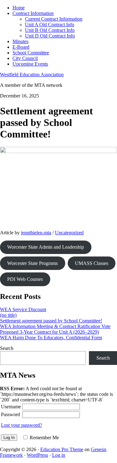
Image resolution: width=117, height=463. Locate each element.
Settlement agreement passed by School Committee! (51, 320)
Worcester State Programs (32, 263)
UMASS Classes (91, 263)
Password (10, 414)
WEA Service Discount (23, 309)
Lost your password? (21, 425)
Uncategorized (69, 232)
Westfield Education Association (32, 74)
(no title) (8, 315)
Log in (58, 455)
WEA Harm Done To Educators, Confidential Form (51, 337)
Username (11, 406)
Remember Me (44, 437)
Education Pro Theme (61, 449)
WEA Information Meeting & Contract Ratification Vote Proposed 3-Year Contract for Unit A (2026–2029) (55, 329)
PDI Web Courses (25, 279)
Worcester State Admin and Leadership (45, 247)
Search (6, 348)
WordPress (37, 455)
